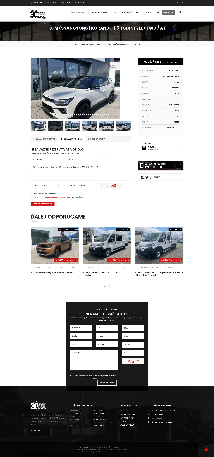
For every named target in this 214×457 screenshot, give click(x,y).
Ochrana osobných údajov (79, 449)
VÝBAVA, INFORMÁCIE (45, 139)
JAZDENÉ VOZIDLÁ (127, 425)
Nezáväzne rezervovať (42, 204)
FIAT (122, 411)
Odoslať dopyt (107, 383)
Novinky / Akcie (100, 12)
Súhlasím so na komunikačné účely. (58, 197)
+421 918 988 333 (99, 425)
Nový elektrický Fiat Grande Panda (53, 272)
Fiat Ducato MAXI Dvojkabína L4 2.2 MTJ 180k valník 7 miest (159, 274)
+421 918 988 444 (76, 425)
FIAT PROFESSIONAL (127, 414)
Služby (146, 12)
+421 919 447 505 (99, 414)
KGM (98, 44)
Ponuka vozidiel (79, 12)
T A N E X (93, 447)
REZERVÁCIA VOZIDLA (71, 139)
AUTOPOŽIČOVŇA (127, 418)
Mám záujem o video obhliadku (44, 194)
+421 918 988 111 (75, 414)
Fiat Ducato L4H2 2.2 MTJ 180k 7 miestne (102, 274)
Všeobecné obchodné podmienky (116, 449)
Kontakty (168, 12)
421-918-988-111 (156, 167)
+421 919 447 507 (99, 419)
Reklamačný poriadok (97, 449)
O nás (157, 12)
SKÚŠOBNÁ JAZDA (96, 139)
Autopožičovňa (130, 12)
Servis (114, 12)
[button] (46, 185)
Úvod (75, 44)
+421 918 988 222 (76, 419)
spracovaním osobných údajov (54, 197)
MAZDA (123, 421)
